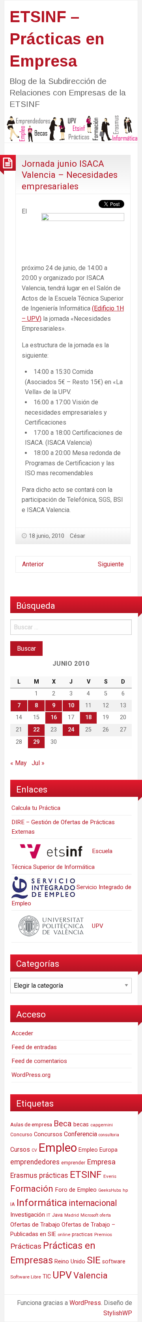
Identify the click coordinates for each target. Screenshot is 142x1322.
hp (125, 1190)
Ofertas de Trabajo (35, 1224)
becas (81, 1124)
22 (36, 729)
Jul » (38, 763)
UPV (96, 926)
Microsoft (89, 1215)
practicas (82, 1234)
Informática (42, 1202)
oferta (105, 1215)
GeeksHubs (109, 1190)
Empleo (58, 1147)
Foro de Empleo (76, 1189)
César (77, 535)
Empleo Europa (98, 1150)
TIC (47, 1276)
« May (18, 763)
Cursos (20, 1149)
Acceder (22, 1033)
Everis (109, 1176)
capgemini (101, 1125)
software (113, 1261)
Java (57, 1215)
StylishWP (117, 1313)
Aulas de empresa (31, 1124)
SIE (94, 1260)
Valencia (90, 1275)
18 (88, 717)
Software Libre (25, 1277)
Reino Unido (69, 1261)
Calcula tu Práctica (35, 807)
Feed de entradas (34, 1047)
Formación (31, 1188)
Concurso (21, 1134)
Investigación (27, 1214)
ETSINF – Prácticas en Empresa (56, 39)
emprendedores (35, 1162)
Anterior (33, 564)
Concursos (48, 1134)
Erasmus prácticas (39, 1175)
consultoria (109, 1134)
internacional (93, 1203)
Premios (103, 1234)
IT (48, 1215)
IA (12, 1204)
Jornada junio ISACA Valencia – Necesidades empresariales (70, 174)
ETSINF (86, 1174)
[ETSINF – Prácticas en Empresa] (71, 128)
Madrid (71, 1215)
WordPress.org (30, 1074)
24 (71, 729)
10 (71, 705)
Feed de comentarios (39, 1061)
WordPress (85, 1303)
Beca (63, 1123)
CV (34, 1150)
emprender (73, 1163)
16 (53, 717)
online (64, 1234)
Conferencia (80, 1134)
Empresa (101, 1162)
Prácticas (25, 1246)
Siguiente (111, 564)
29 (36, 742)
